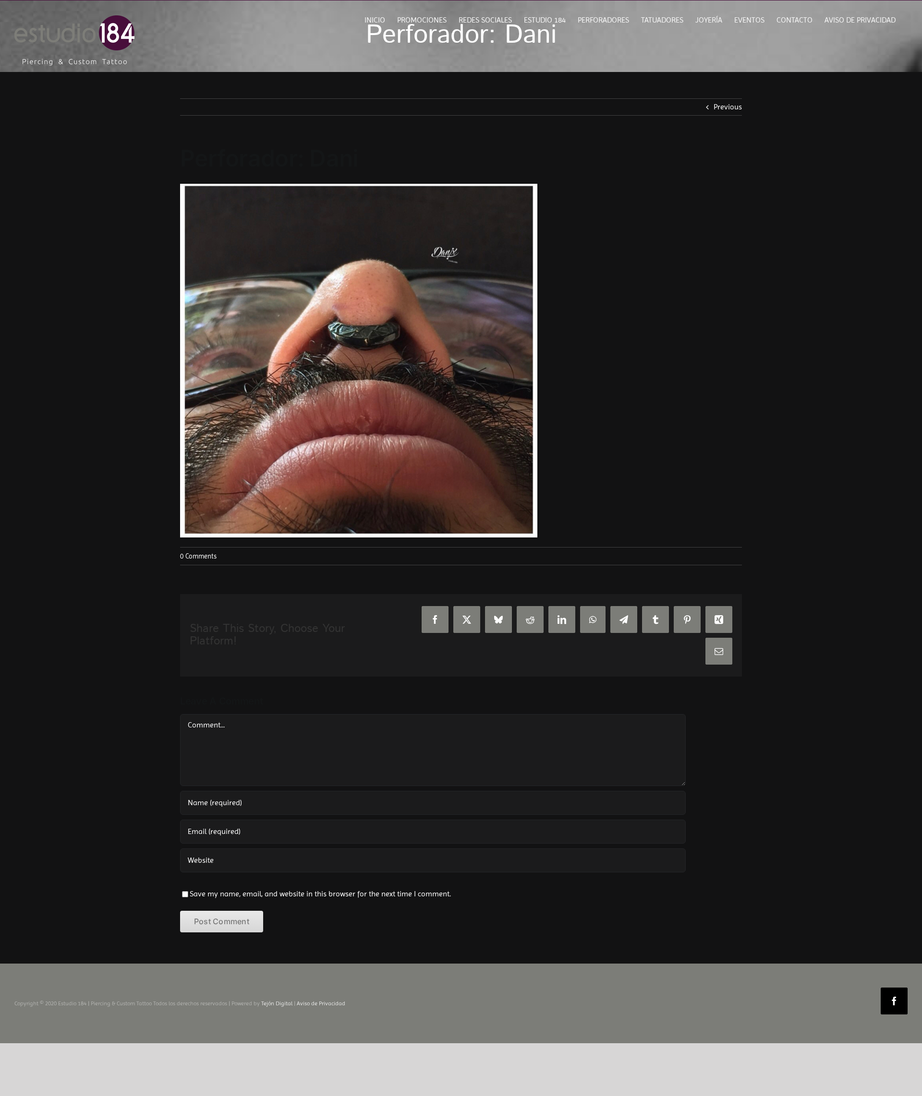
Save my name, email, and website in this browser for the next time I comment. (320, 893)
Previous (728, 106)
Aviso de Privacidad (321, 1003)
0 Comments (198, 556)
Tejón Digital (276, 1003)
